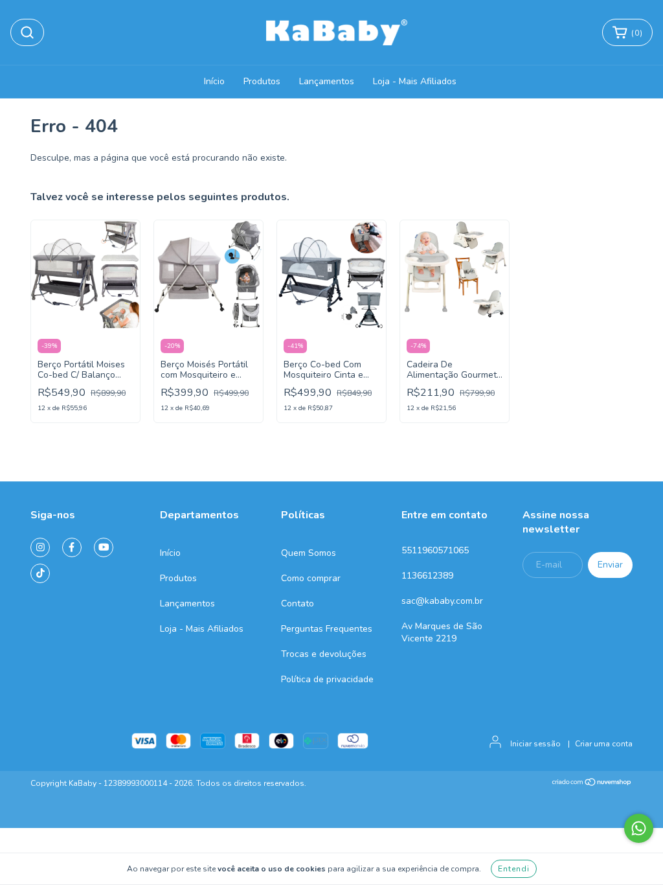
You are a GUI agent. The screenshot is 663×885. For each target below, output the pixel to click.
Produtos (261, 81)
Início (214, 81)
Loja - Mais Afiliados (414, 81)
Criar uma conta (604, 744)
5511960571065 (435, 550)
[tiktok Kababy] (40, 573)
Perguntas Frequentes (326, 629)
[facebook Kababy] (72, 547)
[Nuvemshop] (592, 784)
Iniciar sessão (535, 744)
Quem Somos (308, 553)
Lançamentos (326, 81)
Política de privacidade (327, 679)
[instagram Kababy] (40, 547)
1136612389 (427, 575)
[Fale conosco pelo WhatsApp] (638, 828)
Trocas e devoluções (323, 654)
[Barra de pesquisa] (27, 32)
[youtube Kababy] (103, 547)
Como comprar (311, 578)
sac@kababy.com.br (442, 601)
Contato (297, 603)
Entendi (514, 869)
